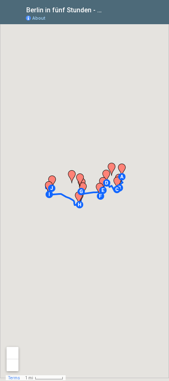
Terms (14, 378)
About (38, 18)
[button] (121, 176)
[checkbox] (109, 9)
